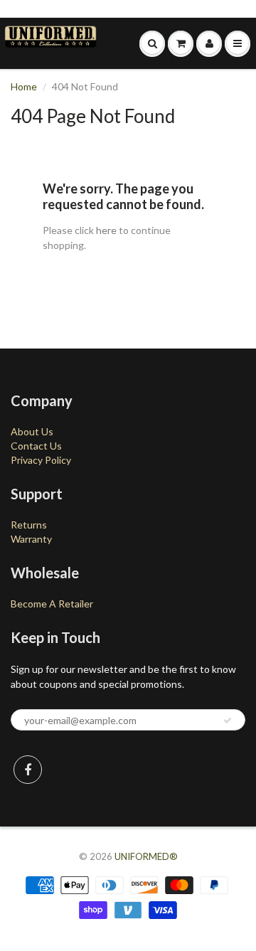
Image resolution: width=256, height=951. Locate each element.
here (106, 230)
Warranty (31, 539)
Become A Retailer (52, 603)
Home (24, 86)
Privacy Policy (41, 460)
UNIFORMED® (146, 856)
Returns (29, 525)
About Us (32, 431)
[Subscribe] (228, 720)
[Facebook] (28, 769)
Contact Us (36, 446)
